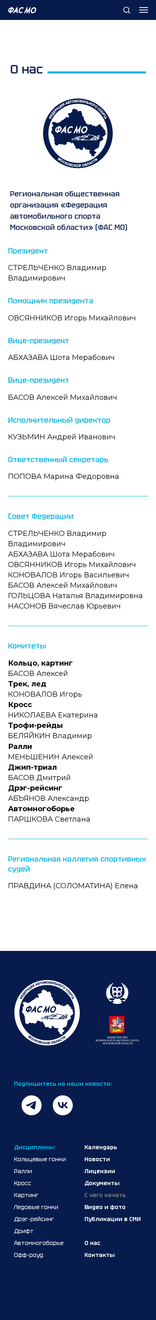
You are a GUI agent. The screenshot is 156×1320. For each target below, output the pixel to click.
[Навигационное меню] (143, 10)
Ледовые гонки (36, 1207)
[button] (126, 10)
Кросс (22, 1183)
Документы (102, 1183)
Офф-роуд (28, 1255)
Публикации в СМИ (112, 1219)
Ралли (23, 1171)
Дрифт (24, 1231)
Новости (97, 1159)
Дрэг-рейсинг (34, 1219)
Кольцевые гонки (40, 1159)
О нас (92, 1243)
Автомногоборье (39, 1243)
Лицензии (99, 1171)
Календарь (100, 1147)
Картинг (26, 1195)
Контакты (99, 1255)
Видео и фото (105, 1207)
